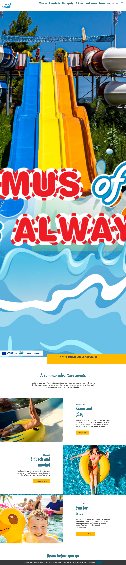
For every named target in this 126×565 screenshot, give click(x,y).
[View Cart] (121, 3)
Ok (99, 562)
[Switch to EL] (117, 3)
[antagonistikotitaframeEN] (21, 351)
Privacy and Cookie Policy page (88, 562)
